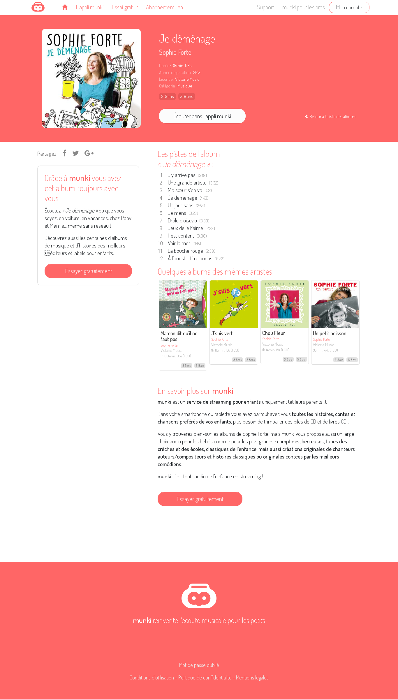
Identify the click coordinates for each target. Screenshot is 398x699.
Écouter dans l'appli (202, 116)
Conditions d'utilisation (152, 677)
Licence (165, 79)
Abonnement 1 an (164, 7)
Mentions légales (252, 677)
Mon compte (349, 7)
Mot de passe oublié (199, 665)
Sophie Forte (175, 52)
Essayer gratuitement (88, 271)
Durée (164, 65)
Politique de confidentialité (205, 677)
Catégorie (167, 86)
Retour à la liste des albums (332, 116)
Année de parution (175, 72)
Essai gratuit (125, 7)
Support (265, 7)
